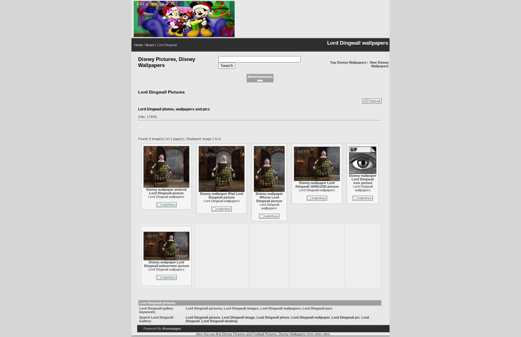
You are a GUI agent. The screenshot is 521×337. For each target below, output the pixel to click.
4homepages (171, 328)
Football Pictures (264, 334)
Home (138, 45)
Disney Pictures (233, 334)
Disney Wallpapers (292, 334)
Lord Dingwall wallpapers (166, 197)
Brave (150, 45)
